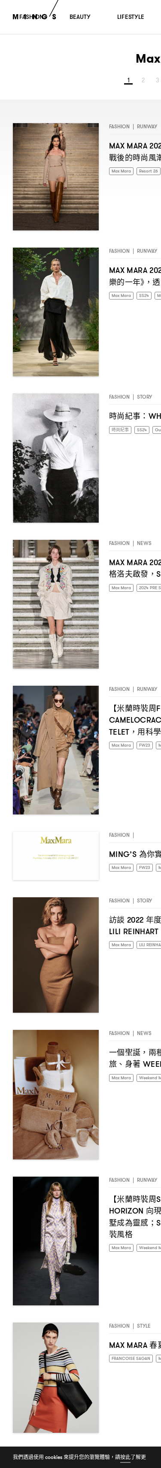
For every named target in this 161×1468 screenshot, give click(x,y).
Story (144, 400)
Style (144, 1329)
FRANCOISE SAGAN (134, 1362)
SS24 (149, 299)
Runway (147, 129)
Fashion (119, 129)
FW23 (149, 749)
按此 (125, 1457)
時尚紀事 (122, 433)
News (144, 546)
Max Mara (123, 175)
